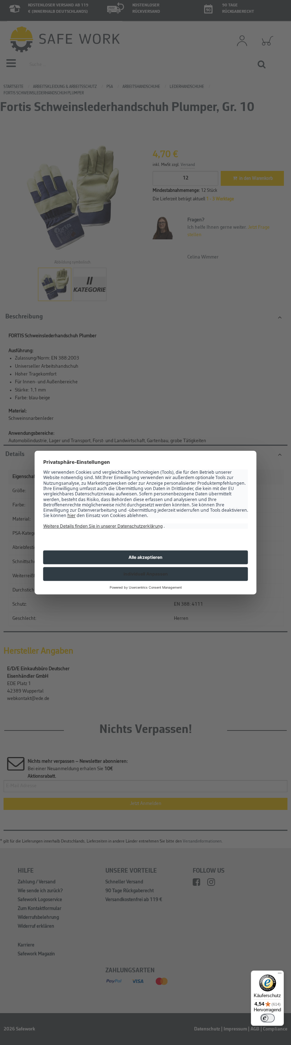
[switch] (267, 1018)
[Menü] (279, 975)
